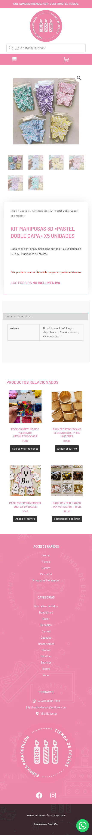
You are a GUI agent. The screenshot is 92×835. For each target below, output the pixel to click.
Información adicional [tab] (19, 316)
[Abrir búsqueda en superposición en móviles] (46, 48)
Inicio (14, 211)
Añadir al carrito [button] (67, 448)
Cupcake (25, 211)
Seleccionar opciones (25, 448)
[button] (33, 59)
